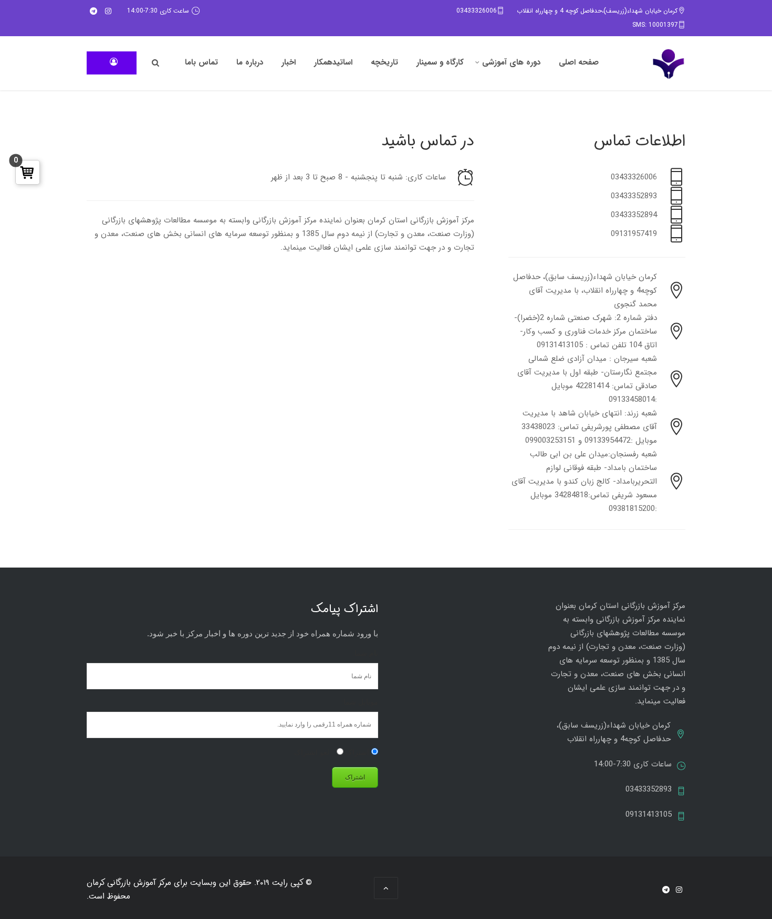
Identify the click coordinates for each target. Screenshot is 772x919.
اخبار (288, 62)
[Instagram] (108, 11)
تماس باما (201, 62)
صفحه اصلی (579, 62)
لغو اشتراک (312, 752)
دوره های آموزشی (511, 62)
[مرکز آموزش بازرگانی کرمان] (668, 64)
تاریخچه (384, 62)
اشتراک (358, 752)
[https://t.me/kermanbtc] (93, 11)
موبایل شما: (359, 702)
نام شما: (365, 653)
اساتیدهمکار (333, 62)
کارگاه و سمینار (440, 62)
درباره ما (249, 62)
